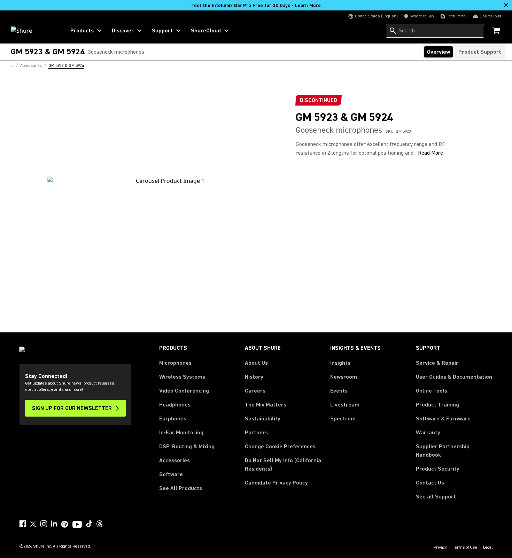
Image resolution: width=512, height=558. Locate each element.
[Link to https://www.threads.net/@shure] (99, 523)
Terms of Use (465, 547)
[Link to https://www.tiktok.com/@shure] (89, 523)
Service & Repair (437, 362)
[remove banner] (506, 5)
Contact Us (430, 482)
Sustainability (262, 418)
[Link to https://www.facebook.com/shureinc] (22, 523)
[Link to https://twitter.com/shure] (33, 523)
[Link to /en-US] (33, 30)
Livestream (344, 404)
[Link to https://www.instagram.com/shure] (43, 523)
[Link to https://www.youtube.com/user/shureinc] (77, 524)
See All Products (180, 488)
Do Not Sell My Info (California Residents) (283, 464)
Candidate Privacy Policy (276, 482)
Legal (488, 547)
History (254, 376)
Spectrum (343, 418)
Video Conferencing (184, 390)
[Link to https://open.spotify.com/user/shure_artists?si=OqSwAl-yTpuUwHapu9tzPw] (65, 524)
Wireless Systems (182, 376)
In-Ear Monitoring (181, 432)
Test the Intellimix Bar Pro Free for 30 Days (256, 5)
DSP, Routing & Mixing (187, 446)
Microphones (175, 362)
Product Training (437, 404)
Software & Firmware (443, 418)
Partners (256, 432)
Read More (430, 152)
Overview (438, 51)
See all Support (436, 496)
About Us (256, 362)
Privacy (440, 547)
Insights (340, 362)
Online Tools (431, 390)
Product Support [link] (479, 51)
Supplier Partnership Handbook (454, 450)
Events (339, 390)
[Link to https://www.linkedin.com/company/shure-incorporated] (54, 523)
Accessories (174, 460)
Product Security (437, 468)
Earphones (172, 418)
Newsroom (343, 376)
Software (171, 474)
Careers (255, 390)
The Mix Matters (265, 404)
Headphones (175, 404)
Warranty (428, 432)
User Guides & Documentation (454, 376)
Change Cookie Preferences (280, 446)
